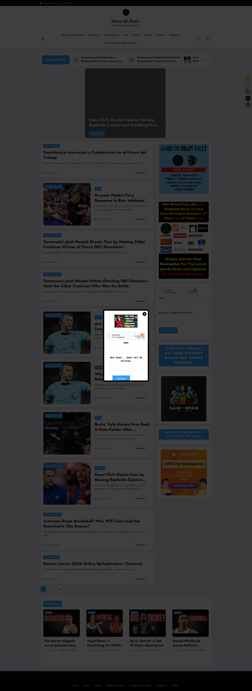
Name (126, 342)
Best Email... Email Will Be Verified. (126, 359)
